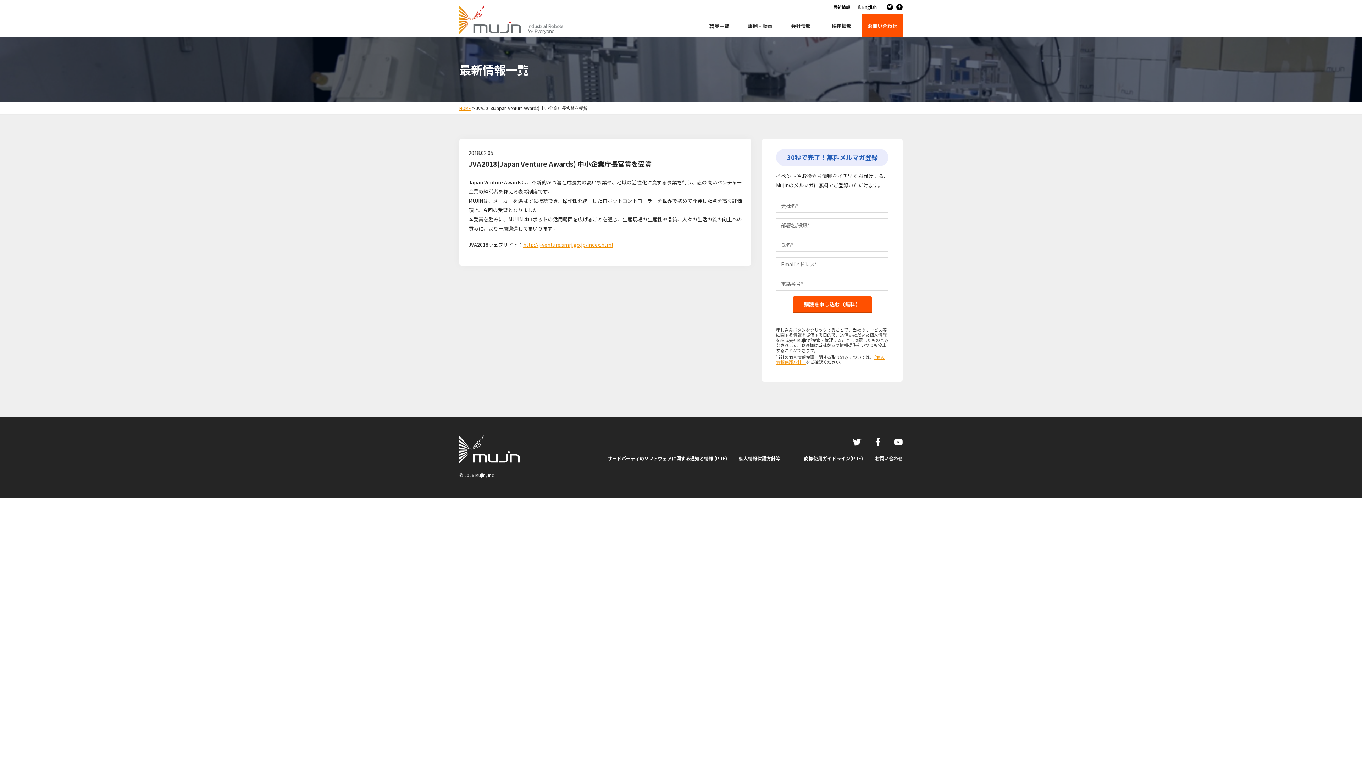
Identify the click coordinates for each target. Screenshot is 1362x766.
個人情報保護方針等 (759, 458)
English (869, 7)
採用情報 (842, 25)
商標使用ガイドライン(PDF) (833, 458)
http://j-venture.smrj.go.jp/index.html (568, 244)
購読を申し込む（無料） (832, 304)
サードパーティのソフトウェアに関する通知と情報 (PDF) (667, 458)
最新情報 (841, 7)
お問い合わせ (889, 458)
